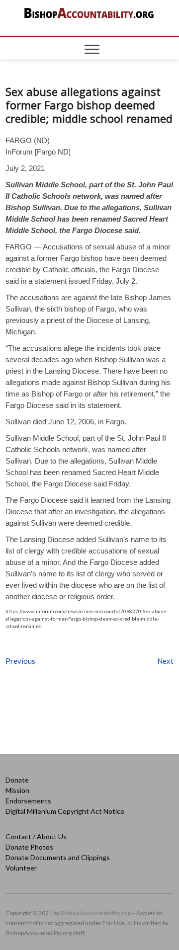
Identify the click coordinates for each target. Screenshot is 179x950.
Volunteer (21, 868)
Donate (17, 780)
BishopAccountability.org (95, 913)
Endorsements (28, 800)
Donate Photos (29, 847)
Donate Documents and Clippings (57, 857)
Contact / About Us (36, 836)
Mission (17, 790)
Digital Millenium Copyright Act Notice (64, 811)
